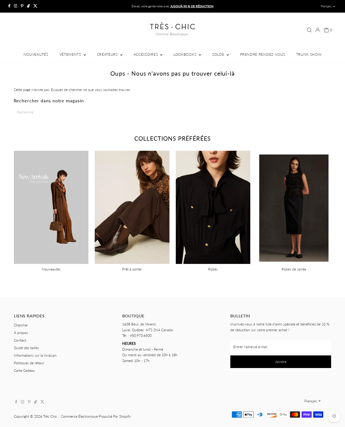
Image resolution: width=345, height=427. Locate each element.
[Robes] (213, 206)
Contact (20, 340)
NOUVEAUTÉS (35, 54)
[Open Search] (309, 30)
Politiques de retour (29, 363)
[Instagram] (16, 6)
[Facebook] (9, 6)
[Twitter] (35, 6)
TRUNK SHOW (309, 54)
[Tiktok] (28, 6)
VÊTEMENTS (70, 54)
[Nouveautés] (51, 206)
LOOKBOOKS (186, 54)
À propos (21, 332)
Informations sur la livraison (35, 355)
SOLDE (218, 54)
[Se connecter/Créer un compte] (317, 30)
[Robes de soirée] (294, 206)
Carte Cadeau (24, 370)
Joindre (280, 361)
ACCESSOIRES (146, 54)
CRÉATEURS (108, 54)
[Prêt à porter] (132, 206)
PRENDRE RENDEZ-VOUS (262, 54)
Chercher (21, 325)
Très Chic (50, 416)
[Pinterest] (22, 6)
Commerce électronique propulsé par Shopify (96, 416)
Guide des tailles (26, 348)
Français (326, 6)
